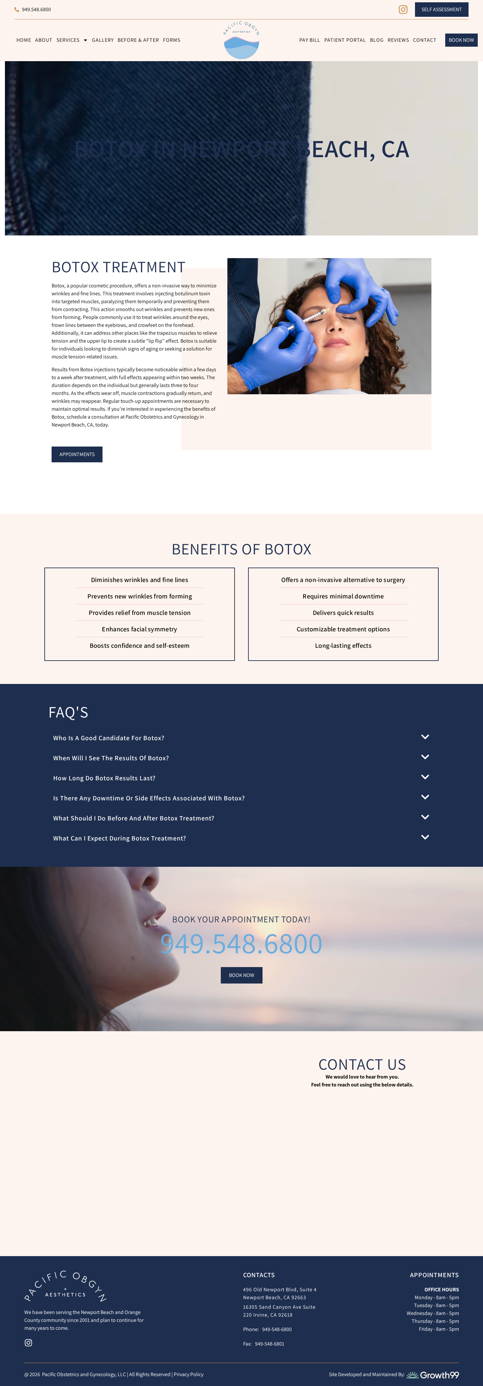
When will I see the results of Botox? (111, 758)
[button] (241, 737)
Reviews (398, 39)
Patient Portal (345, 39)
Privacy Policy (188, 1374)
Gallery (103, 39)
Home (23, 39)
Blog (377, 39)
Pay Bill (309, 39)
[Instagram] (403, 9)
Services (68, 39)
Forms (171, 39)
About (44, 39)
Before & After (138, 39)
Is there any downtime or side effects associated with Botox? (149, 798)
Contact (425, 39)
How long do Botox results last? (104, 778)
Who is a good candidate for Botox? (109, 738)
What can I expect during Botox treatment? (119, 838)
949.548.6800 (241, 942)
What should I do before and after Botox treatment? (134, 818)
